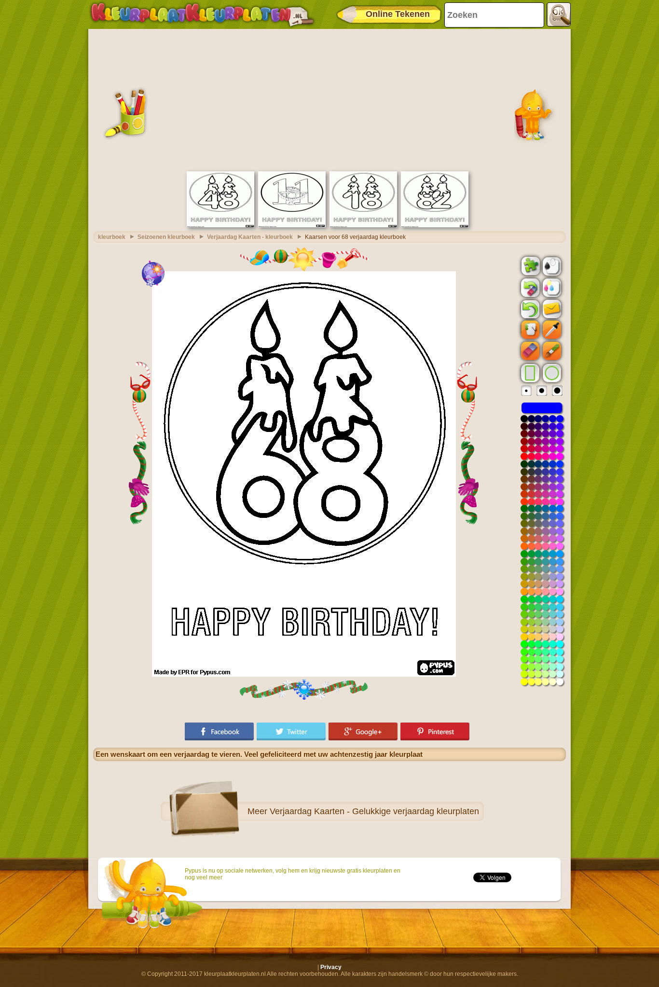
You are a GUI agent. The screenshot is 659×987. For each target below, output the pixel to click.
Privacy (331, 967)
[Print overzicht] (551, 265)
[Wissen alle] (529, 287)
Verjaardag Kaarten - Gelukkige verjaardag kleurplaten (374, 811)
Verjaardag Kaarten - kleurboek (250, 237)
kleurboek (111, 237)
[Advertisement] (329, 99)
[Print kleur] (551, 287)
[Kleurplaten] (202, 14)
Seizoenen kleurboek (166, 237)
